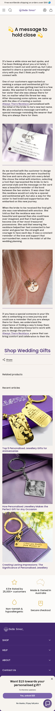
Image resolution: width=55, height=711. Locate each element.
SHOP (5, 640)
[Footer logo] (13, 629)
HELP (4, 650)
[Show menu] (4, 10)
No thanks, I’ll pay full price (27, 703)
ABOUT (6, 660)
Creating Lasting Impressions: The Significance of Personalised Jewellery (25, 566)
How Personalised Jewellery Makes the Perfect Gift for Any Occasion (25, 508)
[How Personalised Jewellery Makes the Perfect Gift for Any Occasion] (27, 479)
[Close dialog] (52, 679)
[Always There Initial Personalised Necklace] (27, 142)
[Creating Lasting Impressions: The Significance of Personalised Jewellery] (27, 537)
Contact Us (9, 670)
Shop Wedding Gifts (27, 350)
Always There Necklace (15, 103)
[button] (47, 703)
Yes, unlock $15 (27, 696)
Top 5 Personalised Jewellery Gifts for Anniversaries (24, 450)
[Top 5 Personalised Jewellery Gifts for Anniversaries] (27, 420)
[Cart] (51, 10)
